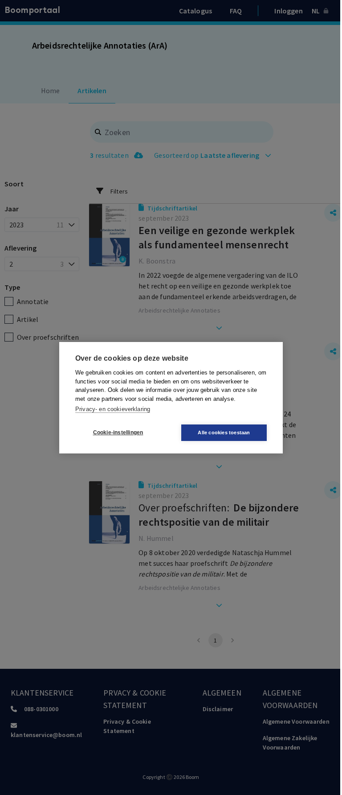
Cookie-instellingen (118, 432)
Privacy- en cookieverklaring (112, 409)
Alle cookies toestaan (224, 432)
